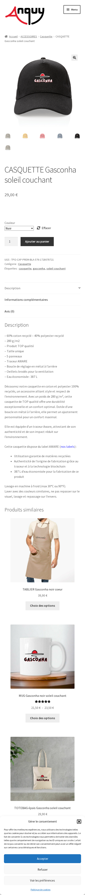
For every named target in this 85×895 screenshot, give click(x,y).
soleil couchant (56, 268)
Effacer (46, 228)
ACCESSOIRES (29, 36)
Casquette (46, 36)
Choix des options (42, 605)
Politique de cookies (40, 889)
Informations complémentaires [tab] (26, 300)
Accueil (13, 36)
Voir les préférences (42, 880)
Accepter (42, 859)
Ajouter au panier (37, 241)
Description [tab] (12, 288)
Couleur (10, 223)
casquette (25, 268)
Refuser (43, 869)
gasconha (39, 268)
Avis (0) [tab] (9, 311)
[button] (79, 822)
